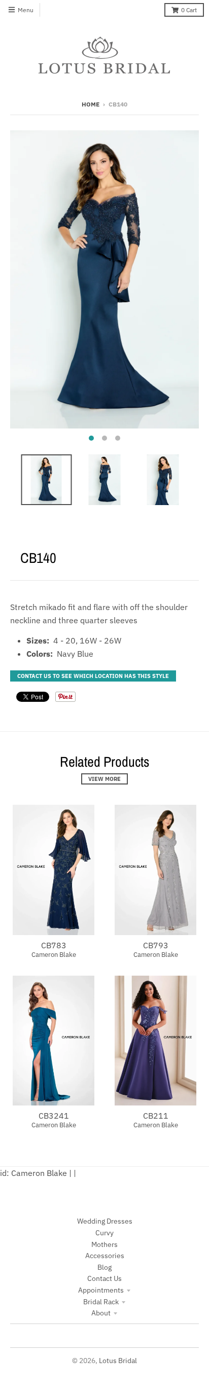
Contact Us (104, 1278)
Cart (189, 10)
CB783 (53, 945)
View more (104, 778)
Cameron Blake (53, 954)
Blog (104, 1267)
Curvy (104, 1232)
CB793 (155, 945)
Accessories (104, 1255)
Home (90, 104)
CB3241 (54, 1116)
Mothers (104, 1244)
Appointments (101, 1290)
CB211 (155, 1116)
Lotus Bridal (118, 1360)
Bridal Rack (101, 1301)
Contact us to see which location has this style (93, 676)
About (101, 1312)
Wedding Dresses (104, 1221)
